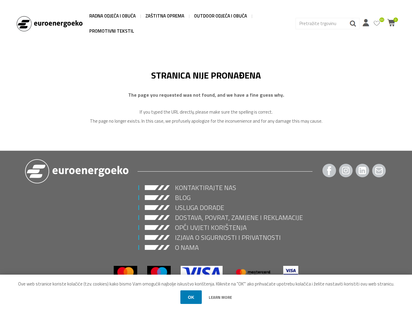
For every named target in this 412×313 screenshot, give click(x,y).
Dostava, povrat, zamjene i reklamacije (239, 217)
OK (191, 297)
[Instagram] (346, 170)
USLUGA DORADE (199, 207)
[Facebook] (329, 170)
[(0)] (377, 23)
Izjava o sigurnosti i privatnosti (228, 237)
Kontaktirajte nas (205, 187)
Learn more (220, 297)
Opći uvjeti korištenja (211, 227)
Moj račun (366, 22)
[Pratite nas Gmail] (379, 170)
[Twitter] (362, 170)
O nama (187, 247)
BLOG (183, 197)
